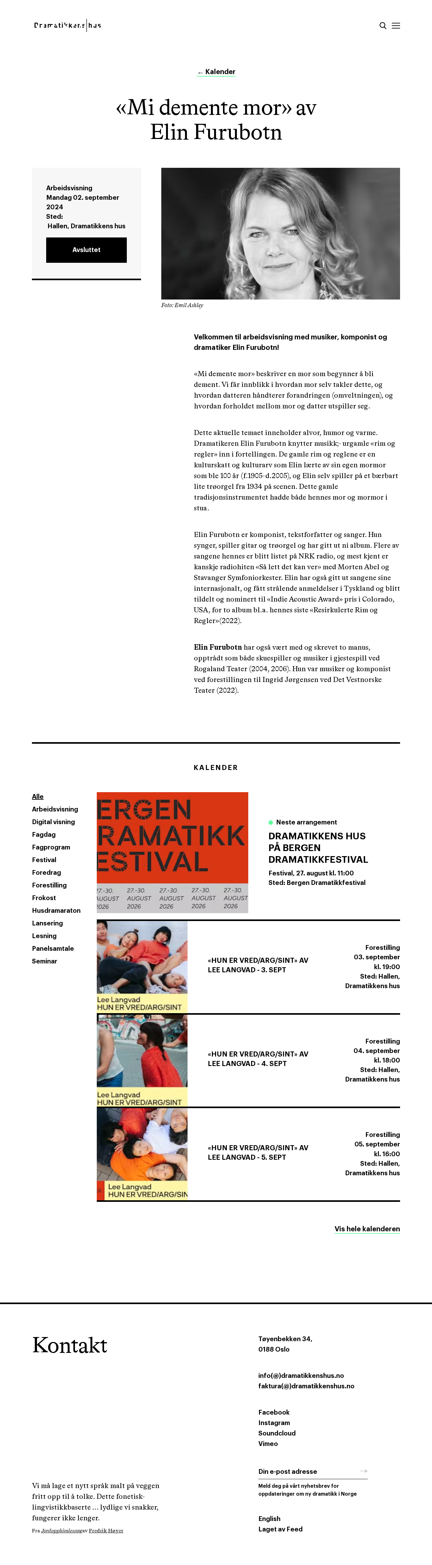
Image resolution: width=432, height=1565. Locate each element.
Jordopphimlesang (61, 1531)
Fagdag (44, 835)
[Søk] (383, 25)
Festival (44, 860)
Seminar (44, 961)
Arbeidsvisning (55, 809)
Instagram (274, 1423)
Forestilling (49, 885)
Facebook (274, 1413)
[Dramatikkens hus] (119, 25)
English (269, 1519)
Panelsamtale (53, 949)
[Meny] (396, 25)
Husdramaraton (56, 911)
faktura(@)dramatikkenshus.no (306, 1386)
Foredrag (46, 873)
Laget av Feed (280, 1529)
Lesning (44, 936)
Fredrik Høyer (106, 1531)
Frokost (44, 898)
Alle (38, 797)
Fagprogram (51, 847)
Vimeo (268, 1444)
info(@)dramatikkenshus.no (301, 1376)
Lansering (47, 923)
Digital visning (53, 822)
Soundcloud (277, 1433)
